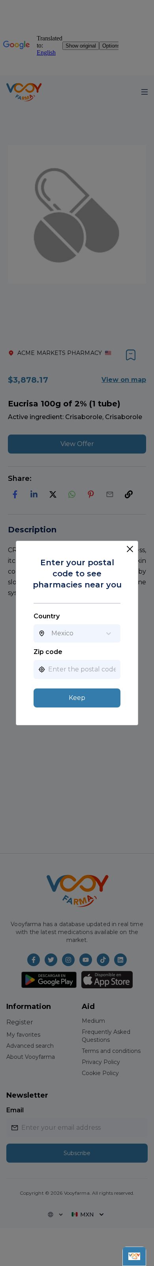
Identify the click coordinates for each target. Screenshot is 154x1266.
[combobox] (51, 633)
